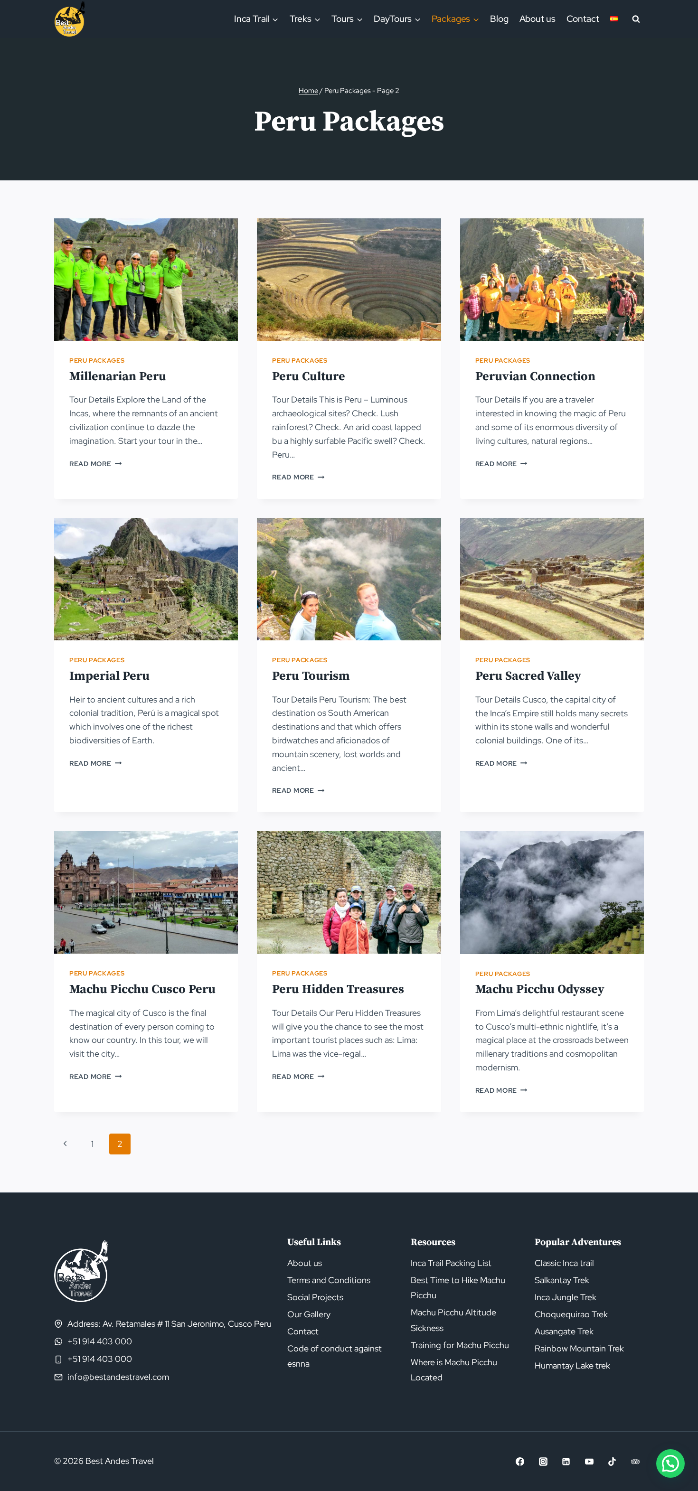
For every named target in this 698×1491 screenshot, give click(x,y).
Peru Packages (96, 360)
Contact (582, 19)
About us (537, 19)
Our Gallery (308, 1314)
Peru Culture (308, 376)
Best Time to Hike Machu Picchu (458, 1288)
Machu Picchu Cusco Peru (142, 989)
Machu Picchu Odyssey (539, 989)
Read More (95, 463)
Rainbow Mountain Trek (579, 1348)
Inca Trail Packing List (451, 1262)
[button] (670, 1463)
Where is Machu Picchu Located (454, 1370)
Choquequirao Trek (571, 1314)
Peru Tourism (311, 676)
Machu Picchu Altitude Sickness (453, 1320)
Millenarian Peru (117, 376)
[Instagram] (543, 1461)
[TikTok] (612, 1461)
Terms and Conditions (328, 1280)
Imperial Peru (109, 676)
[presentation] (146, 279)
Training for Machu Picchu (460, 1345)
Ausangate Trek (564, 1331)
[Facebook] (519, 1461)
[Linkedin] (566, 1461)
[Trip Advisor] (635, 1461)
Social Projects (315, 1297)
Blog (499, 19)
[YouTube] (589, 1461)
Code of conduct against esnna (334, 1356)
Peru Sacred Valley (528, 676)
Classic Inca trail (564, 1262)
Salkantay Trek (562, 1280)
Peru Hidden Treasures (338, 989)
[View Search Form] (636, 19)
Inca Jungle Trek (565, 1297)
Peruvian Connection (535, 376)
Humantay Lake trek (572, 1365)
